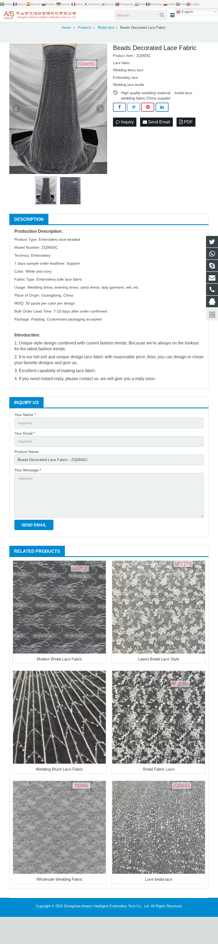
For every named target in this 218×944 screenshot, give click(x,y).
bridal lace (183, 93)
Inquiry (127, 122)
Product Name (26, 452)
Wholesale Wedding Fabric (59, 879)
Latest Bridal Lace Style (158, 659)
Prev (16, 109)
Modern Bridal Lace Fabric (59, 659)
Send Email (158, 122)
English (187, 12)
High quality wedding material (145, 93)
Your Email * (24, 433)
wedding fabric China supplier (146, 98)
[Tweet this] (133, 107)
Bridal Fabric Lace (158, 769)
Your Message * (27, 470)
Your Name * (25, 415)
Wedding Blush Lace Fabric (59, 769)
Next (100, 109)
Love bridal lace (158, 879)
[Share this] (119, 107)
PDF (188, 122)
